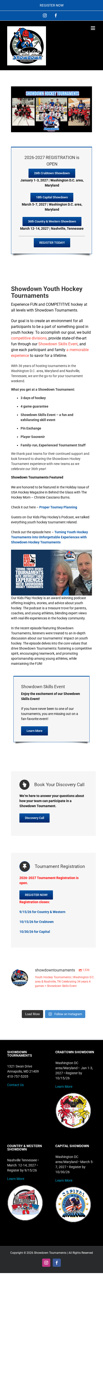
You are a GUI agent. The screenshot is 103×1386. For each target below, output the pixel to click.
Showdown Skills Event (58, 344)
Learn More (63, 1086)
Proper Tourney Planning (58, 507)
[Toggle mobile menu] (93, 28)
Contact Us (15, 1085)
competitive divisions (29, 338)
